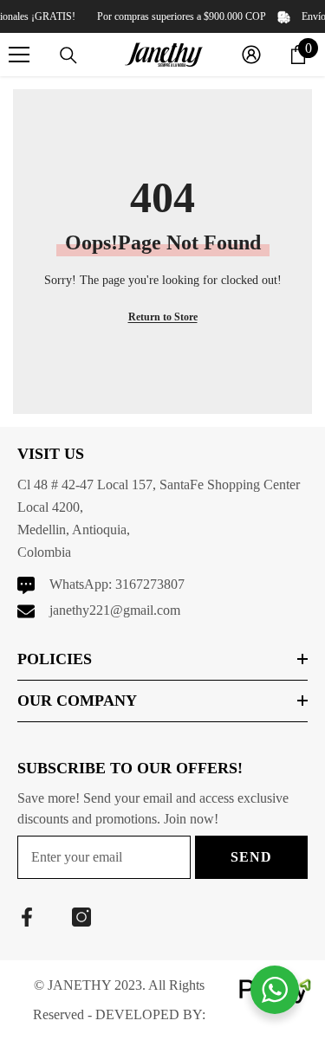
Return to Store (163, 317)
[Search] (68, 55)
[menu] (19, 54)
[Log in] (251, 54)
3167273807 (150, 584)
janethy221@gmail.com (114, 610)
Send (251, 856)
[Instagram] (81, 917)
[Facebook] (27, 917)
